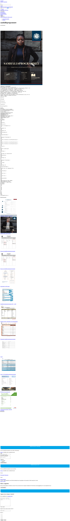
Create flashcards (10, 6)
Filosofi (4, 19)
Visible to (2, 459)
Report (1, 479)
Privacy (1, 481)
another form (10, 496)
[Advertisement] (33, 28)
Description (4, 455)
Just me (3, 461)
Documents (2, 475)
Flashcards (2, 10)
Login (3, 9)
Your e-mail (2, 506)
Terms (4, 481)
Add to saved (9, 17)
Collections (6, 10)
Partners (4, 479)
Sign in (1, 452)
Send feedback (3, 487)
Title (1, 453)
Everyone (3, 460)
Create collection (3, 462)
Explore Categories (3, 1)
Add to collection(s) (3, 17)
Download (2, 410)
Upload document (3, 6)
